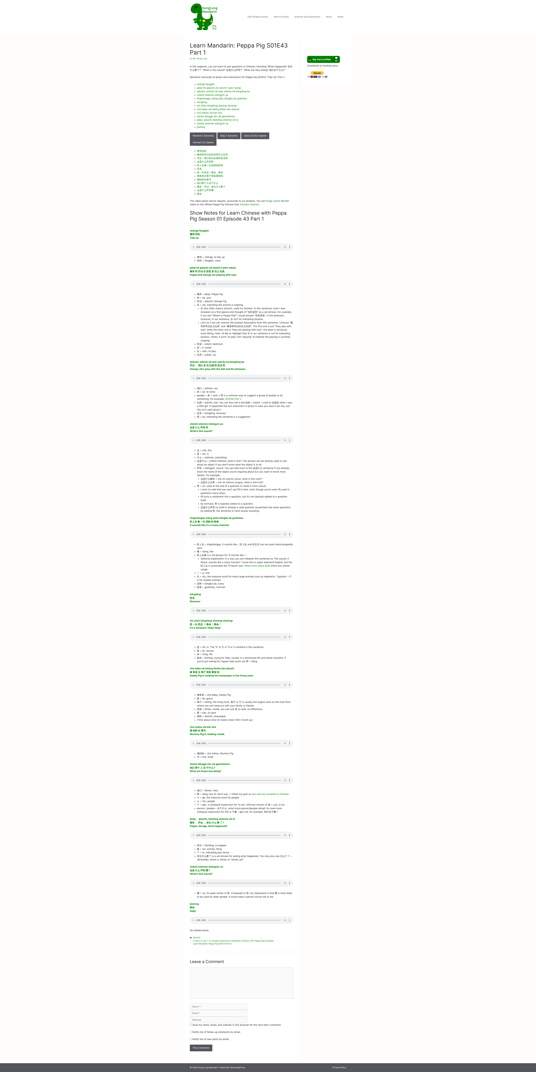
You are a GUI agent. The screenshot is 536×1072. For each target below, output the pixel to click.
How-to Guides (281, 16)
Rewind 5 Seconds (203, 135)
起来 (257, 544)
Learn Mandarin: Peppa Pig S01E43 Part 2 (212, 943)
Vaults (340, 16)
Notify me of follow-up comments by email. (216, 1032)
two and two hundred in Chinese (270, 794)
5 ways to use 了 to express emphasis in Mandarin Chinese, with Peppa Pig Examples (233, 941)
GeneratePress (237, 1067)
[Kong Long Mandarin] (204, 16)
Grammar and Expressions (307, 16)
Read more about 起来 (257, 565)
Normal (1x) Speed (203, 142)
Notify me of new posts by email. (210, 1039)
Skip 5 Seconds (229, 135)
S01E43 (196, 937)
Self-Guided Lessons (257, 16)
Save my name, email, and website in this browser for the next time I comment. (236, 1025)
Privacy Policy (339, 1067)
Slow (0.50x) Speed (255, 135)
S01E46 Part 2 (233, 399)
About (329, 16)
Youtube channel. (249, 204)
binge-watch (273, 201)
